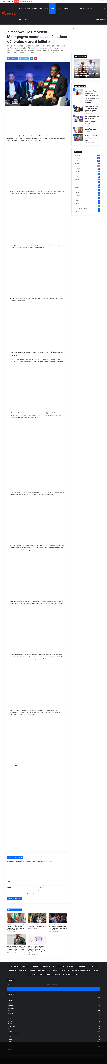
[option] (87, 68)
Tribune (77, 179)
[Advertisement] (37, 123)
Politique (34, 8)
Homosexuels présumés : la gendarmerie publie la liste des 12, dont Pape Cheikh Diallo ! (86, 73)
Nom (9, 881)
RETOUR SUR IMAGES (81, 208)
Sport (40, 8)
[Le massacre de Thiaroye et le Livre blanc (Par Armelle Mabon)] (37, 918)
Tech (76, 206)
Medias (77, 187)
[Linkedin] (31, 58)
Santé (26, 19)
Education (77, 211)
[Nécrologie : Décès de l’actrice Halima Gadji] (78, 130)
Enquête (77, 203)
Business (77, 195)
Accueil (21, 8)
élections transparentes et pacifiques (38, 657)
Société (77, 184)
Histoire (77, 200)
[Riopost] (9, 14)
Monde (46, 8)
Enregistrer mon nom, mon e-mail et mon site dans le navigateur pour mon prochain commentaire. (35, 893)
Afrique (52, 8)
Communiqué (78, 198)
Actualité (27, 8)
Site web (40, 887)
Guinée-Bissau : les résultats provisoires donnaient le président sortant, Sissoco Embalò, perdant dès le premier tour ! (37, 949)
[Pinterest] (35, 58)
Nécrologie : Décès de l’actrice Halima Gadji (31, 1)
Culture (59, 8)
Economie (65, 8)
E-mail (9, 887)
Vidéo (20, 19)
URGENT (77, 192)
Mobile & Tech (79, 182)
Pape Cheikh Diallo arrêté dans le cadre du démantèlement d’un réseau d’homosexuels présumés (92, 120)
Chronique (78, 190)
